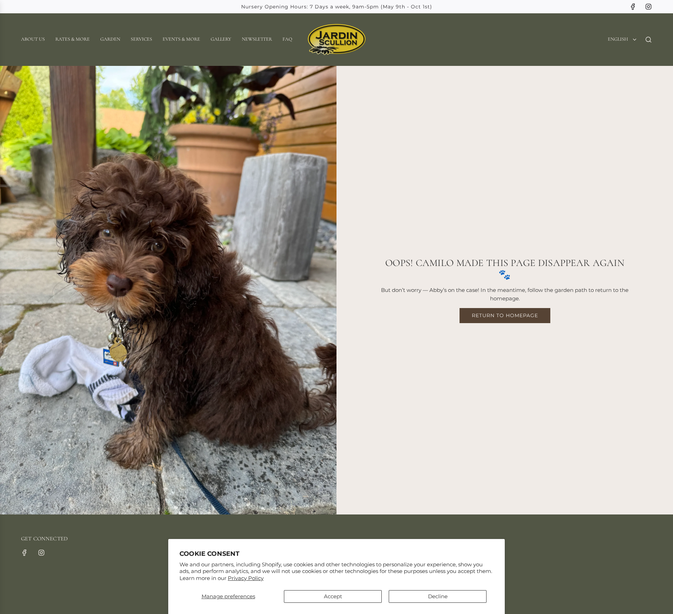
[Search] (648, 39)
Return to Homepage (505, 315)
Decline (438, 596)
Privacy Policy (246, 578)
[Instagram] (648, 6)
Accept (333, 596)
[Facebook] (633, 6)
